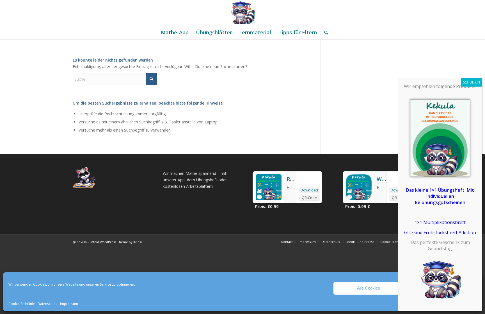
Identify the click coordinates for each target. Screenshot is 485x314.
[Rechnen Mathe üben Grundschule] (269, 198)
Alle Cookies (368, 288)
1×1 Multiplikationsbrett (440, 222)
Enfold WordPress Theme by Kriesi (116, 242)
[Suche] (324, 32)
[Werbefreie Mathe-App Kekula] (359, 198)
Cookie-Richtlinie (21, 303)
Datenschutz (47, 303)
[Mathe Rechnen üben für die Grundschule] (242, 12)
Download (309, 190)
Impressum (69, 303)
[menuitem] (174, 32)
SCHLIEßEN (471, 82)
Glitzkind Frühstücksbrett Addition (440, 232)
